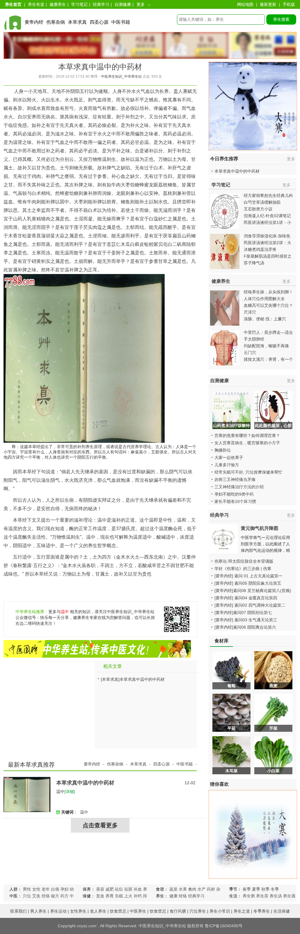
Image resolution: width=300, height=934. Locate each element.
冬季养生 (261, 911)
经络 (46, 896)
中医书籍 (120, 22)
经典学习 (101, 4)
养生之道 (241, 911)
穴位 (27, 896)
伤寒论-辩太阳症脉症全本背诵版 (243, 561)
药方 (64, 896)
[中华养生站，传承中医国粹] (97, 656)
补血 (138, 889)
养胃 (109, 896)
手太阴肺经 (254, 339)
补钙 (138, 896)
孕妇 (64, 889)
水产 (201, 889)
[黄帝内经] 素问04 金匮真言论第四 (245, 598)
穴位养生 (198, 911)
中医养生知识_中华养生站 (121, 76)
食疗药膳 (178, 911)
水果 (183, 889)
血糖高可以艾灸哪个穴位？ (268, 305)
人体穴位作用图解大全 (264, 298)
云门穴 (250, 352)
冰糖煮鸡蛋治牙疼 (260, 249)
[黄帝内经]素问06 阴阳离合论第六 (245, 627)
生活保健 (281, 911)
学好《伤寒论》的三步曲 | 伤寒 (242, 568)
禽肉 (192, 889)
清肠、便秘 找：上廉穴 (265, 319)
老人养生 (98, 911)
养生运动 (58, 911)
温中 (65, 611)
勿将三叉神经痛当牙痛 (234, 479)
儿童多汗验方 (226, 464)
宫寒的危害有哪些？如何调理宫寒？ (247, 435)
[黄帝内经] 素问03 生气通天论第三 (245, 619)
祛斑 (128, 889)
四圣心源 (99, 22)
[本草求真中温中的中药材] (27, 810)
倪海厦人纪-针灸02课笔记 (267, 215)
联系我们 (18, 911)
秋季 (265, 889)
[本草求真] (110, 679)
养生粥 (249, 896)
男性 (27, 889)
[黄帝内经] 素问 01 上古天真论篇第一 (248, 576)
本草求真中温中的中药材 (142, 679)
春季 (247, 889)
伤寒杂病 (55, 22)
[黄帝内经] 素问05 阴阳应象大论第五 (247, 583)
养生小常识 (219, 911)
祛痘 (119, 889)
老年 (46, 889)
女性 (36, 889)
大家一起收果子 (228, 457)
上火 (128, 896)
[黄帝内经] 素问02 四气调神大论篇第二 (249, 605)
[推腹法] (224, 367)
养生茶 (262, 896)
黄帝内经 (34, 22)
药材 (211, 889)
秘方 (55, 896)
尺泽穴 (250, 312)
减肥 (109, 889)
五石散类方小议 (258, 209)
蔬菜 (173, 889)
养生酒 (289, 896)
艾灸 (36, 896)
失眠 (119, 896)
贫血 (100, 896)
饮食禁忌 (118, 911)
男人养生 (38, 911)
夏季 (256, 889)
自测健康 (123, 4)
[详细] (69, 791)
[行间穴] (224, 327)
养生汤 (276, 896)
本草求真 (77, 22)
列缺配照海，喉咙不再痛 (266, 345)
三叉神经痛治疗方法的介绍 (239, 486)
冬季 (275, 889)
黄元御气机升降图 (259, 528)
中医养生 (138, 911)
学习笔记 (79, 4)
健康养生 (58, 4)
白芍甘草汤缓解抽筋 (262, 202)
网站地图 (245, 4)
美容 (100, 889)
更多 (291, 158)
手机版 (289, 4)
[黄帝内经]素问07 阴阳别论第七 (243, 612)
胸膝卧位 (222, 450)
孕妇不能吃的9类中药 (234, 494)
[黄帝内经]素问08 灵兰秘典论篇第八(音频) (252, 590)
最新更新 (268, 4)
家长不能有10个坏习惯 (235, 501)
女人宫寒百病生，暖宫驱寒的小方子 (247, 442)
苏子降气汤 (254, 263)
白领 (55, 889)
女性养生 (78, 911)
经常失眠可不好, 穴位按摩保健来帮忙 (248, 472)
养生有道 (36, 4)
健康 (173, 896)
